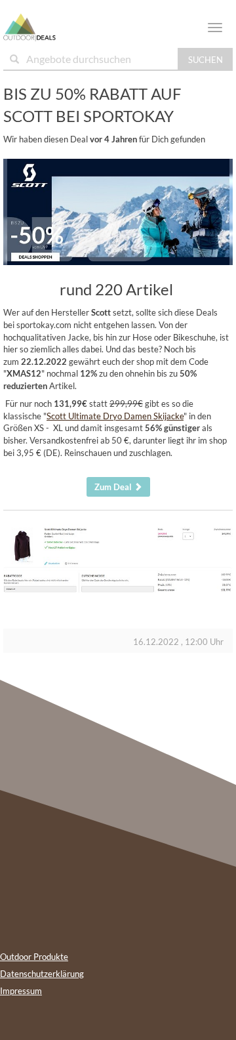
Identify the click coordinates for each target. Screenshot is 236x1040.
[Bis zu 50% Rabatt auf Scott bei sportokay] (118, 212)
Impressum (21, 991)
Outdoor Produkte (34, 956)
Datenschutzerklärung (42, 973)
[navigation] (215, 27)
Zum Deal (114, 487)
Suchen (205, 59)
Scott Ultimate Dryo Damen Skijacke (115, 416)
